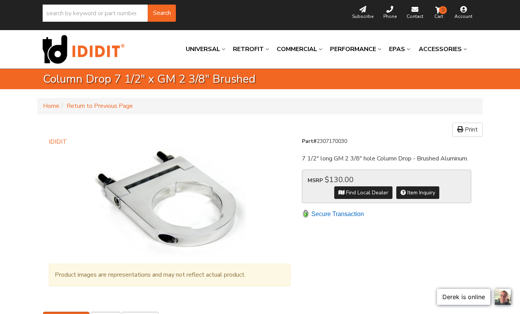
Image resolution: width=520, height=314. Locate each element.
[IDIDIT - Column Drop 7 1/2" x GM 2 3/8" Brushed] (169, 201)
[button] (109, 13)
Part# (309, 141)
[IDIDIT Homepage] (86, 49)
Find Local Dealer (366, 192)
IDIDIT (58, 142)
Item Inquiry (420, 192)
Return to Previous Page (100, 106)
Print (470, 129)
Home (51, 106)
